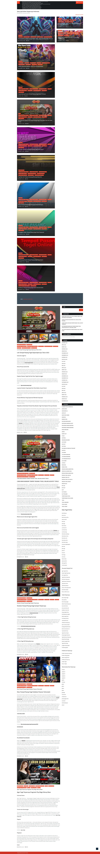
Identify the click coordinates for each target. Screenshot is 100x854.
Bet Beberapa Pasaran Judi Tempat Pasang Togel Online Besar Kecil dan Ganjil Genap (35, 121)
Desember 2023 (65, 353)
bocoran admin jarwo (66, 421)
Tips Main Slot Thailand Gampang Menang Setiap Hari (30, 177)
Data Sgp (63, 523)
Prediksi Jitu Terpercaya (66, 659)
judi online (55, 346)
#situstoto (66, 35)
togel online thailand (39, 175)
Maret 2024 (64, 347)
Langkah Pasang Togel (65, 645)
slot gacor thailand (32, 173)
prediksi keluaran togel (67, 471)
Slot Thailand (21, 170)
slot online (44, 90)
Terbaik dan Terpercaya (66, 622)
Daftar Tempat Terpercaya (66, 604)
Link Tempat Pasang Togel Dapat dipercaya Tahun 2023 (29, 350)
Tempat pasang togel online (26, 514)
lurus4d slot (72, 20)
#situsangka (76, 33)
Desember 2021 (65, 401)
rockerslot (63, 701)
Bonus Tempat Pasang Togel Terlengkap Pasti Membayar (30, 205)
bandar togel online (34, 88)
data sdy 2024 (64, 561)
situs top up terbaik (69, 21)
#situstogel (60, 35)
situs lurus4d (61, 21)
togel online (21, 92)
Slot (19, 113)
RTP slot (63, 488)
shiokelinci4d (64, 696)
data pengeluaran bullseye (67, 423)
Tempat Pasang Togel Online (24, 285)
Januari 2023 (64, 374)
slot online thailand (23, 175)
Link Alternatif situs (65, 618)
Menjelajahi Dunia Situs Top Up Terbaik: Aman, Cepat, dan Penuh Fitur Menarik (69, 24)
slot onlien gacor (37, 90)
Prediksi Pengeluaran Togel (67, 473)
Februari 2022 (65, 396)
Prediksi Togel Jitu (65, 477)
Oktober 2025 (64, 343)
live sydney (64, 461)
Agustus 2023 (64, 359)
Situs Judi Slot (64, 599)
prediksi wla (64, 483)
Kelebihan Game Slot (65, 610)
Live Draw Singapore (66, 456)
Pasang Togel (31, 786)
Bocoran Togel (64, 664)
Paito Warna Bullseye (65, 534)
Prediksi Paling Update (65, 655)
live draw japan (64, 565)
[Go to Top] (97, 849)
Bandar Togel (20, 786)
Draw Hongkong (65, 429)
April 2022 (64, 392)
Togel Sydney (64, 506)
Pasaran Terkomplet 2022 (66, 587)
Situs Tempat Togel (65, 597)
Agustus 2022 (64, 384)
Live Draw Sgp (64, 532)
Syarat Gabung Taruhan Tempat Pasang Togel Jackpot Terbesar (32, 94)
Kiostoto (20, 87)
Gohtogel (64, 438)
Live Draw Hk (64, 527)
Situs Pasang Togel (65, 602)
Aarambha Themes (25, 853)
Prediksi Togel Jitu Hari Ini (67, 479)
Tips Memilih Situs (65, 620)
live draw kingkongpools (66, 544)
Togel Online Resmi (65, 585)
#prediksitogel (70, 33)
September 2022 (65, 382)
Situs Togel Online (65, 575)
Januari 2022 (64, 399)
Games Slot (64, 434)
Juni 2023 (63, 363)
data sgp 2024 (64, 563)
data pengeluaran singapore (67, 427)
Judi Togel (26, 786)
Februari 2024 (65, 349)
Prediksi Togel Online (66, 481)
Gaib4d (63, 431)
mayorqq (63, 682)
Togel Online (29, 344)
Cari (64, 307)
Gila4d (18, 845)
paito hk (63, 550)
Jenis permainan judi (65, 608)
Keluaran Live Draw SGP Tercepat (68, 448)
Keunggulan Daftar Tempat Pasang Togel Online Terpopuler (31, 232)
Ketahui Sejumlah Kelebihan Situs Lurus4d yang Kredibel (68, 38)
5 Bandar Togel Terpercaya (67, 407)
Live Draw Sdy (64, 530)
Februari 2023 (65, 372)
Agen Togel (23, 830)
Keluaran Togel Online (65, 657)
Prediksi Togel (64, 661)
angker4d (63, 671)
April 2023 (64, 367)
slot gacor (30, 90)
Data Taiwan (64, 525)
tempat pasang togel (29, 362)
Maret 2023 (64, 369)
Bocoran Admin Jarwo (65, 592)
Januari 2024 (64, 351)
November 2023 (65, 355)
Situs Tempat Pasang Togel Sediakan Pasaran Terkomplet (29, 689)
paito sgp (63, 548)
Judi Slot (63, 444)
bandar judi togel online (23, 88)
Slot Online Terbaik (65, 589)
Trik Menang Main (65, 647)
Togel (46, 786)
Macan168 (64, 465)
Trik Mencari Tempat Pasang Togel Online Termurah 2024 (30, 288)
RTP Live (63, 485)
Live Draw (64, 452)
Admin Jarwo (64, 409)
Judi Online (64, 442)
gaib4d (63, 680)
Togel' (39, 787)
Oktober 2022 (64, 380)
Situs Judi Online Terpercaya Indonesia (28, 11)
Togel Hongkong (65, 502)
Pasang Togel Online (23, 90)
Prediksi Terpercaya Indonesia (67, 653)
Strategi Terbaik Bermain (66, 626)
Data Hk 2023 (64, 519)
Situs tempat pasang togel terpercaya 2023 (29, 724)
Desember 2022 (65, 376)
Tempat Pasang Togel (21, 344)
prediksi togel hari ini (66, 475)
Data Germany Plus (65, 517)
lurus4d (60, 18)
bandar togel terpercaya (32, 346)
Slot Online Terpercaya (65, 579)
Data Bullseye (64, 513)
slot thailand (31, 175)
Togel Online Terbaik (65, 633)
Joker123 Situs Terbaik (66, 624)
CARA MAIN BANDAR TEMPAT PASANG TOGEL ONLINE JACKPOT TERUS (33, 478)
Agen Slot (64, 413)
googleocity (41, 346)
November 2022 (65, 378)
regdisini (57, 599)
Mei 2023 (63, 365)
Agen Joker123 (65, 411)
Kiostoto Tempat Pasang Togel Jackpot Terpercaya (28, 603)
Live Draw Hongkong (66, 454)
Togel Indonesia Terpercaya (66, 637)
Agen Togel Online (65, 415)
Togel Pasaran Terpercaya (66, 581)
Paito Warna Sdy (64, 540)
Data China (64, 515)
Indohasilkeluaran (66, 440)
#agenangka (60, 32)
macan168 (64, 694)
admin (68, 26)
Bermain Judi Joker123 (66, 629)
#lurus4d (60, 20)
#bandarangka (72, 32)
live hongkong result (66, 458)
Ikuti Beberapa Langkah (66, 614)
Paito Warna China (65, 536)
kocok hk (63, 552)
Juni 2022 (63, 388)
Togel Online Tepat (65, 643)
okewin (63, 705)
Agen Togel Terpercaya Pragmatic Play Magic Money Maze (29, 789)
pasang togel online (65, 698)
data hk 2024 (64, 559)
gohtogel (63, 692)
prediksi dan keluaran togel (67, 469)
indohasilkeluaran (42, 88)
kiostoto (63, 669)
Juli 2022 (63, 386)
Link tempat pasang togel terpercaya (28, 626)
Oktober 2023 (64, 357)
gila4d (29, 787)
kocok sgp (63, 554)
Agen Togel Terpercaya (21, 346)
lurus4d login (66, 20)
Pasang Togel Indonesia (66, 635)
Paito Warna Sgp (64, 542)
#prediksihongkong (62, 33)
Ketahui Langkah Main (66, 641)
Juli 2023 (63, 361)
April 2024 (64, 345)
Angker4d (64, 417)
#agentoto (66, 32)
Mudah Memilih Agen (65, 639)
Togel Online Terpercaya (66, 577)
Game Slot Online (65, 606)
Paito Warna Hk (64, 538)
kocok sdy (63, 557)
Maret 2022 (64, 394)
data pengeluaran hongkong (67, 425)
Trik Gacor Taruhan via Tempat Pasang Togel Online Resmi (31, 149)
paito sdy (63, 546)
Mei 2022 (63, 390)
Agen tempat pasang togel (26, 385)
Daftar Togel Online (65, 616)
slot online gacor (40, 173)
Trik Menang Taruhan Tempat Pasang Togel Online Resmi (30, 260)
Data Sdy (63, 521)
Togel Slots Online (65, 583)
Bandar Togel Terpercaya (66, 573)
